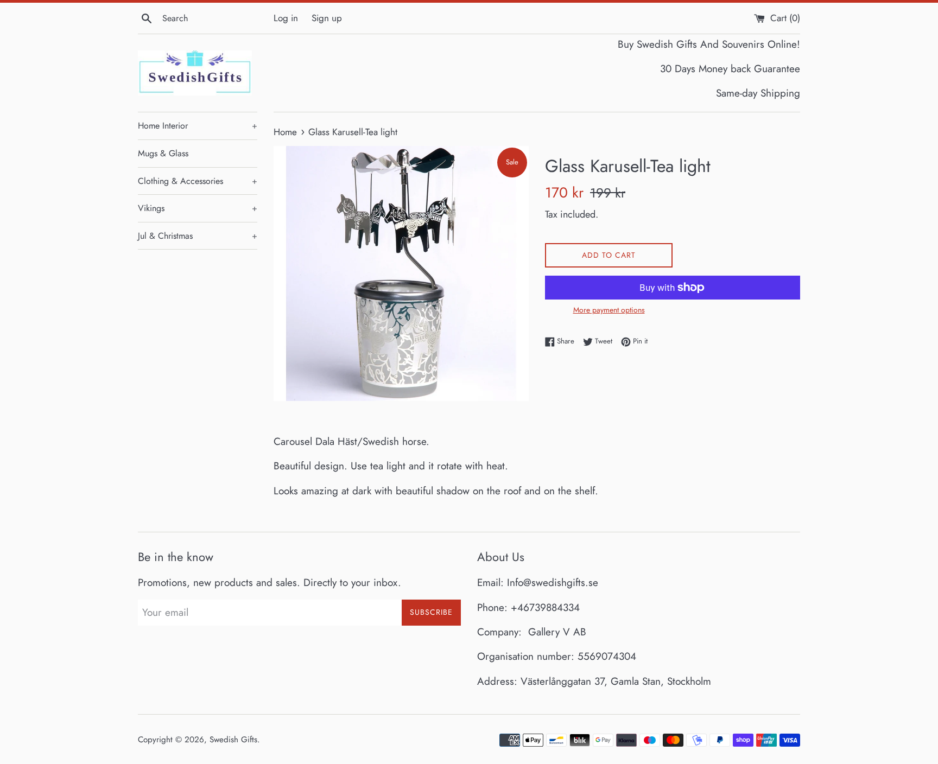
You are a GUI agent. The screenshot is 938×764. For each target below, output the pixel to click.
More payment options (609, 309)
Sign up (327, 17)
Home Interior (197, 125)
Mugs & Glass (163, 153)
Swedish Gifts (233, 740)
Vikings (197, 208)
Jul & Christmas (197, 236)
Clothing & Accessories (197, 181)
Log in (286, 17)
